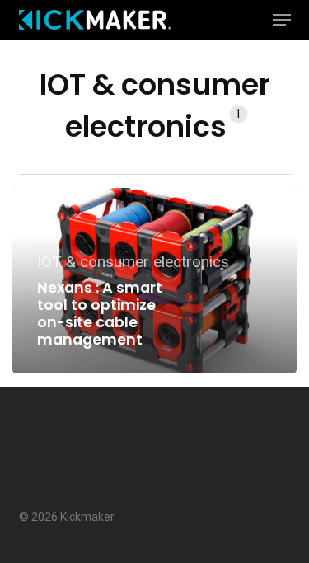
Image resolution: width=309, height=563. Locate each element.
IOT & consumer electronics (133, 262)
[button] (282, 20)
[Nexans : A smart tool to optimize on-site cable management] (154, 280)
